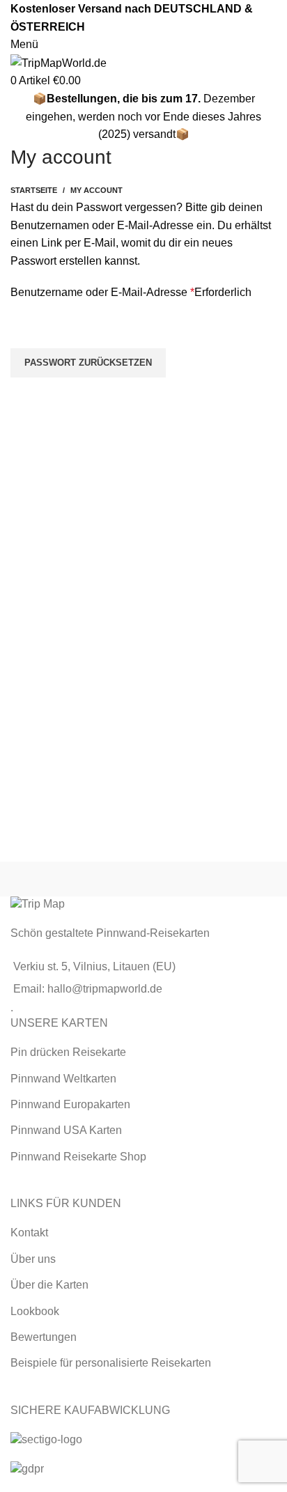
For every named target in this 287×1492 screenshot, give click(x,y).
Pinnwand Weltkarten (63, 1079)
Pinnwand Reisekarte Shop (78, 1157)
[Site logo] (58, 62)
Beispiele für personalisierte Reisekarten (110, 1363)
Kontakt (29, 1232)
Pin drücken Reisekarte (68, 1052)
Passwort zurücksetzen (88, 362)
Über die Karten (49, 1285)
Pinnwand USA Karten (66, 1130)
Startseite (33, 190)
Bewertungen (43, 1337)
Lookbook (34, 1311)
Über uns (33, 1259)
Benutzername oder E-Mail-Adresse (130, 292)
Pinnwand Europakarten (70, 1104)
